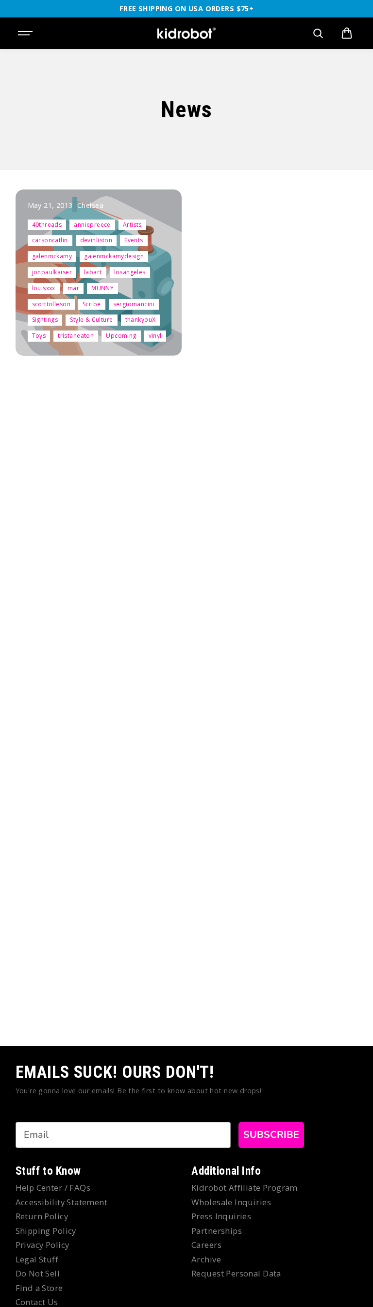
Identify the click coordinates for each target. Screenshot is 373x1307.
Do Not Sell (38, 1273)
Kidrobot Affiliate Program (244, 1187)
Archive (206, 1259)
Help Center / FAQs (53, 1187)
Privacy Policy (42, 1244)
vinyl (155, 335)
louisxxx (43, 288)
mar (73, 288)
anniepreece (92, 224)
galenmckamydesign (114, 256)
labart (93, 272)
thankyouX (140, 319)
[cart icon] (346, 33)
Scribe (92, 304)
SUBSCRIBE (271, 1134)
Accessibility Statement (62, 1202)
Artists (132, 224)
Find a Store (39, 1287)
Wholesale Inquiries (231, 1202)
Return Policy (42, 1216)
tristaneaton (76, 335)
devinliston (96, 240)
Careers (206, 1244)
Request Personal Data (236, 1273)
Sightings (45, 319)
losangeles (130, 272)
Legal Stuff (37, 1259)
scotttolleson (51, 304)
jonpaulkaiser (52, 272)
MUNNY (102, 288)
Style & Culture (91, 319)
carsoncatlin (50, 240)
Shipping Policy (46, 1230)
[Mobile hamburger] (26, 33)
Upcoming (121, 335)
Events (133, 240)
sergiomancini (133, 304)
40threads (47, 224)
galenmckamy (52, 256)
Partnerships (216, 1230)
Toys (39, 335)
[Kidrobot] (186, 33)
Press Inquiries (221, 1216)
